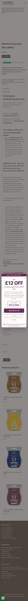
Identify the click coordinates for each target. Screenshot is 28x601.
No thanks (14, 319)
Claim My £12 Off (14, 310)
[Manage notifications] (3, 598)
